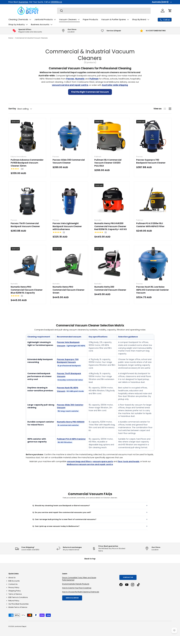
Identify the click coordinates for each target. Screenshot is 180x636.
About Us (12, 577)
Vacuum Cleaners (68, 19)
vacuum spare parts (103, 461)
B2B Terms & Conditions (18, 597)
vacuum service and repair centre (70, 85)
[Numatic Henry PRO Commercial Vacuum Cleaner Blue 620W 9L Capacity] (27, 263)
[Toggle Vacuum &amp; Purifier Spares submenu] (128, 19)
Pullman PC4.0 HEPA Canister (71, 439)
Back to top (90, 558)
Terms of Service (15, 594)
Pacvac (70, 78)
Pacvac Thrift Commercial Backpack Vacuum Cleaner (25, 225)
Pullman (93, 78)
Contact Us (13, 584)
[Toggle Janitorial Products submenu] (54, 19)
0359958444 (47, 2)
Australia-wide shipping (115, 85)
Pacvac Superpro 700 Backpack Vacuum (68, 361)
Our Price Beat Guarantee (18, 604)
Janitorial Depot (20, 626)
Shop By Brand (139, 19)
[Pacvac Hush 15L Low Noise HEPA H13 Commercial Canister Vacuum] (152, 263)
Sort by (12, 108)
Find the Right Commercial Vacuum (90, 91)
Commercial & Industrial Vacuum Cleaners (31, 38)
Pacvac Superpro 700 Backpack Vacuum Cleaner (151, 161)
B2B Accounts (14, 581)
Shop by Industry (16, 24)
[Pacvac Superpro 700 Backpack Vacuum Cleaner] (152, 136)
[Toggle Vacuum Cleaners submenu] (78, 19)
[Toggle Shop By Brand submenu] (148, 19)
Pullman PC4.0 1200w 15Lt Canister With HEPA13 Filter (150, 225)
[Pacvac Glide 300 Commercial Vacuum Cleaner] (69, 136)
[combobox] (104, 11)
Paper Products (90, 19)
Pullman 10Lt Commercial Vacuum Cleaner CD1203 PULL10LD (107, 162)
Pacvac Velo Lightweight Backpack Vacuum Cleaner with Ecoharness (67, 226)
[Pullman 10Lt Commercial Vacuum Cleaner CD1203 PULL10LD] (111, 136)
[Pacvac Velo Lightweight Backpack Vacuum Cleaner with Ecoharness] (69, 200)
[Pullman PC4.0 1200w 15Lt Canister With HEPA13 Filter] (152, 200)
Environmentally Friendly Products (75, 584)
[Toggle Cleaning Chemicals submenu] (30, 19)
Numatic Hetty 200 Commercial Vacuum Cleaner (110, 288)
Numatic (80, 78)
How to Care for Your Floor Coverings (76, 588)
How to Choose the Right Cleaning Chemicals (80, 592)
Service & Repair (72, 598)
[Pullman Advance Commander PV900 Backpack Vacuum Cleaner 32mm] (27, 136)
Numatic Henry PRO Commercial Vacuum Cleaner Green (68, 289)
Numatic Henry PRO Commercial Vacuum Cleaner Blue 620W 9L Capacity (27, 289)
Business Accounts (40, 24)
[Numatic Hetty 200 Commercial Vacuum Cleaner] (111, 263)
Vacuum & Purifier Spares (113, 19)
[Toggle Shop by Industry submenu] (26, 24)
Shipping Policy (14, 591)
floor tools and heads (128, 461)
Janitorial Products (43, 19)
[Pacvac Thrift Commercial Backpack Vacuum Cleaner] (27, 200)
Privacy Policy (13, 587)
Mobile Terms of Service (17, 607)
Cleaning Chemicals (18, 19)
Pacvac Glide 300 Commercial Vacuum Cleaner (69, 161)
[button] (170, 11)
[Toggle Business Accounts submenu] (51, 24)
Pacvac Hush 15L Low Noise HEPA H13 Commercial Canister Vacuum (152, 289)
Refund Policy (13, 601)
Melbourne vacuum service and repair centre (90, 464)
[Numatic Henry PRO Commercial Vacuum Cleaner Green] (69, 263)
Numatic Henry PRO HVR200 (70, 421)
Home (10, 38)
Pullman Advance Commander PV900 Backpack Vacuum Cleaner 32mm (27, 162)
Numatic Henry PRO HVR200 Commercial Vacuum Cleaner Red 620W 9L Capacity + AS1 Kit (110, 226)
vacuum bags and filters (79, 461)
